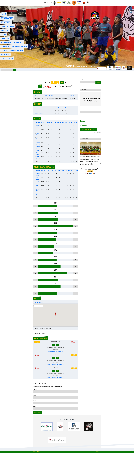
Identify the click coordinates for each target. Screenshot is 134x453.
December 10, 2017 (55, 341)
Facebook (83, 121)
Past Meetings (37, 333)
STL (52, 122)
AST (49, 122)
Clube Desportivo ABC (39, 113)
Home (3, 14)
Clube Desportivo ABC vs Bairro (55, 364)
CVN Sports (98, 451)
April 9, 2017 (55, 367)
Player (38, 122)
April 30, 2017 (55, 354)
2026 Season (6, 22)
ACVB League (69, 66)
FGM (58, 122)
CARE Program (7, 26)
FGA (60, 122)
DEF (77, 122)
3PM (63, 122)
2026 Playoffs (7, 18)
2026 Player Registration (12, 42)
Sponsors (5, 54)
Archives (5, 38)
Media (3, 34)
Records (5, 30)
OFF (74, 122)
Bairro (36, 111)
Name (35, 395)
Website (34, 406)
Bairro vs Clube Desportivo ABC (55, 351)
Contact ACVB (7, 58)
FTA (72, 122)
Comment (35, 389)
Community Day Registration (14, 46)
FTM (69, 122)
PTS (47, 122)
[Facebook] (130, 8)
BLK (55, 122)
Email (34, 400)
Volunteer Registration (12, 50)
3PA (66, 122)
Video (43, 333)
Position (43, 122)
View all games (97, 132)
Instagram (84, 125)
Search (81, 80)
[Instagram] (130, 11)
